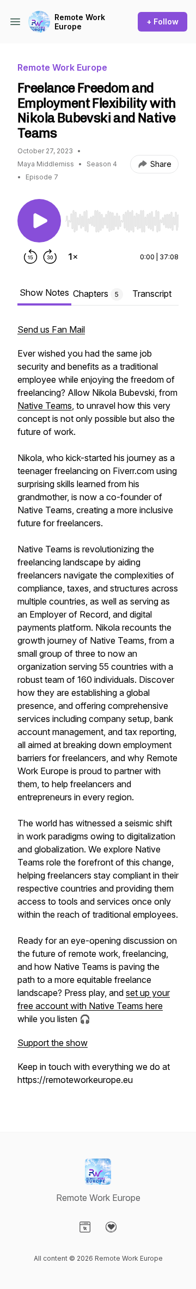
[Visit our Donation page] (111, 1227)
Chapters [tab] (96, 293)
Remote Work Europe (79, 22)
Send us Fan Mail (51, 329)
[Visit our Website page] (84, 1227)
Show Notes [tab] (44, 292)
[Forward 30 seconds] (50, 256)
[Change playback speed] (73, 256)
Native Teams (44, 405)
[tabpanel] (98, 710)
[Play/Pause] (39, 220)
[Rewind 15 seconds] (30, 256)
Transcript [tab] (151, 293)
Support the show (52, 1042)
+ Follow (162, 21)
